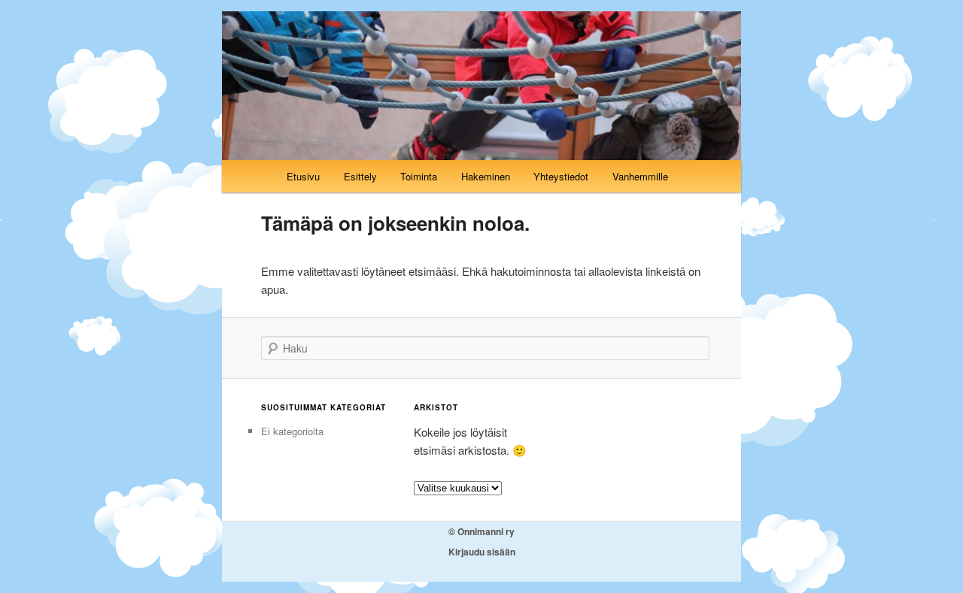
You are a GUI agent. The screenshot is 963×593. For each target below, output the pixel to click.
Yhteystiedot (560, 176)
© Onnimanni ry (481, 531)
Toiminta (418, 176)
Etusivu (303, 176)
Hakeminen (485, 176)
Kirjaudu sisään (481, 551)
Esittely (360, 176)
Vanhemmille (640, 176)
